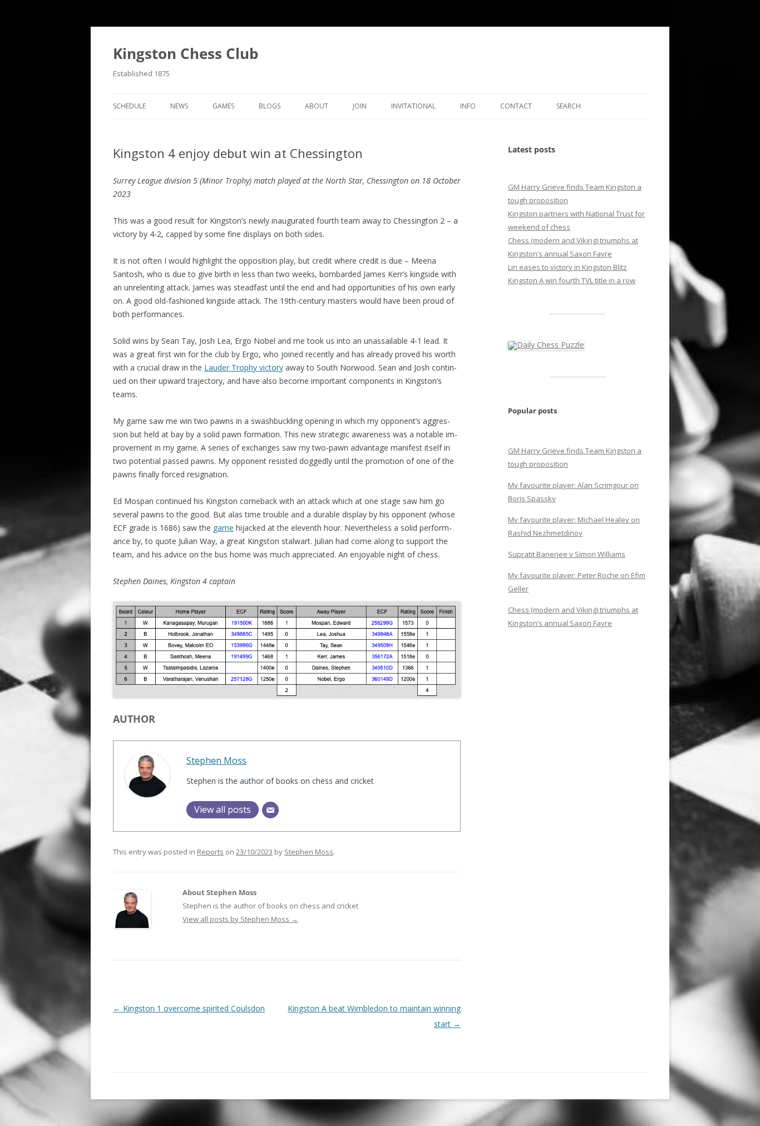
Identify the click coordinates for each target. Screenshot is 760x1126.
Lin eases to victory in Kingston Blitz (567, 267)
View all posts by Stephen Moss (240, 919)
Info (468, 106)
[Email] (270, 810)
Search (568, 106)
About (316, 106)
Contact (516, 106)
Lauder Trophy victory (243, 367)
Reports (210, 852)
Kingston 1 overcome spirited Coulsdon (189, 1008)
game (223, 527)
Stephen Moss (216, 760)
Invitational (413, 106)
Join (360, 106)
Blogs (269, 106)
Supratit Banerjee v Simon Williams (566, 554)
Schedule (129, 106)
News (179, 106)
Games (223, 106)
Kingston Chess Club (185, 53)
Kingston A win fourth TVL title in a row (571, 280)
